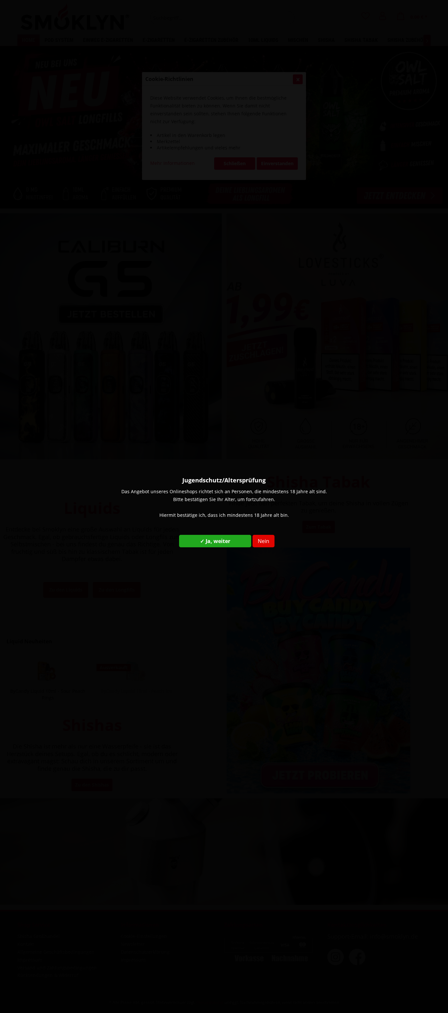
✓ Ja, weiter (215, 541)
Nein (263, 541)
